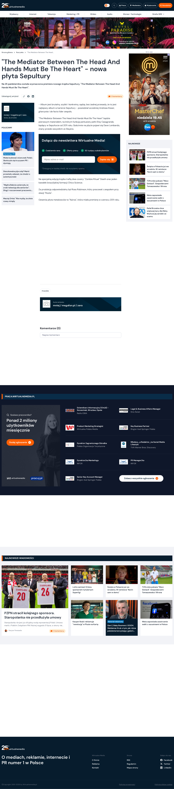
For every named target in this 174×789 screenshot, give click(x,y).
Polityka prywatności (127, 784)
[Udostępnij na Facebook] (29, 96)
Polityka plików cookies (163, 784)
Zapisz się (105, 159)
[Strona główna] (13, 5)
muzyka (45, 291)
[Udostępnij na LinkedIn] (33, 96)
